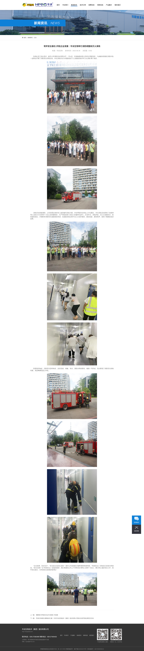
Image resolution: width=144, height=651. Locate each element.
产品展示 (109, 5)
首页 (58, 5)
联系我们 (118, 5)
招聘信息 (91, 5)
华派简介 (65, 5)
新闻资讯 (74, 5)
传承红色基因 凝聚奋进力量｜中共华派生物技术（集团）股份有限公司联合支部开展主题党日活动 (65, 618)
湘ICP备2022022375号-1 (80, 649)
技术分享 (83, 5)
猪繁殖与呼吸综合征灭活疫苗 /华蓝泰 (47, 615)
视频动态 (100, 5)
